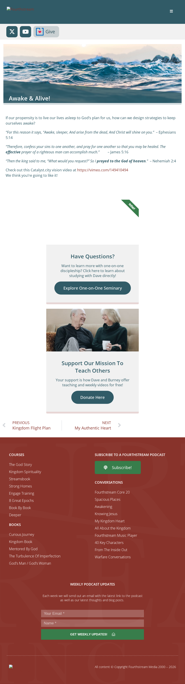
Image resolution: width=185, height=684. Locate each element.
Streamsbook (19, 478)
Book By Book (20, 507)
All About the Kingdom (113, 528)
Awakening (103, 506)
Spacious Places (107, 499)
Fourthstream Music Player (116, 535)
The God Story (20, 464)
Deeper (15, 514)
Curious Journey (21, 534)
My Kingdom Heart (110, 521)
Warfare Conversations (113, 556)
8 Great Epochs (21, 500)
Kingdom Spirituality (25, 471)
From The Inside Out (111, 549)
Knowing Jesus (106, 513)
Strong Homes (20, 486)
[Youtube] (25, 31)
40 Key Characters (109, 542)
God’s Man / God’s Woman (30, 563)
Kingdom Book (20, 541)
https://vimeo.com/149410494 (102, 170)
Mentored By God (23, 548)
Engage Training (21, 493)
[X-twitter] (12, 31)
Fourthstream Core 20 (112, 492)
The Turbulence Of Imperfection (34, 556)
